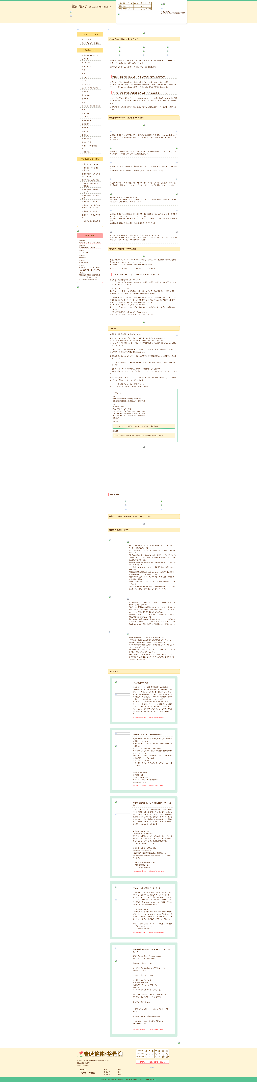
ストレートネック (88, 77)
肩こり (84, 80)
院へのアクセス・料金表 (90, 43)
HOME (83, 1070)
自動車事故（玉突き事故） (91, 180)
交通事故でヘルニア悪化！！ (88, 247)
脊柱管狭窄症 (86, 120)
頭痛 (83, 70)
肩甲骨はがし (87, 84)
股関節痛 (85, 131)
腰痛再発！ (83, 257)
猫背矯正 (85, 91)
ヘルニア (85, 117)
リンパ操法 (86, 62)
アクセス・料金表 (87, 1073)
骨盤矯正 (85, 102)
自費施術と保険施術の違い (91, 55)
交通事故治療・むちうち (90, 164)
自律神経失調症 (87, 138)
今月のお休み (83, 262)
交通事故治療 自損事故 (90, 211)
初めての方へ (86, 39)
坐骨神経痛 (86, 128)
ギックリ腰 (86, 113)
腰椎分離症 (86, 124)
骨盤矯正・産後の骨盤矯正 (91, 106)
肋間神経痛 (86, 99)
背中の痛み (86, 95)
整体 (105, 1069)
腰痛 (83, 109)
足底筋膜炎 (86, 152)
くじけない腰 (83, 252)
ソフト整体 (86, 59)
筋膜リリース (87, 66)
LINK (154, 1079)
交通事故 (107, 1074)
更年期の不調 (86, 142)
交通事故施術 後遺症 (89, 201)
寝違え (84, 73)
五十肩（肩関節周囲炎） (90, 88)
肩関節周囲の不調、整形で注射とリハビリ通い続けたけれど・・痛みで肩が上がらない (89, 277)
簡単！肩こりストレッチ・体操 (91, 242)
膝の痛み (85, 135)
